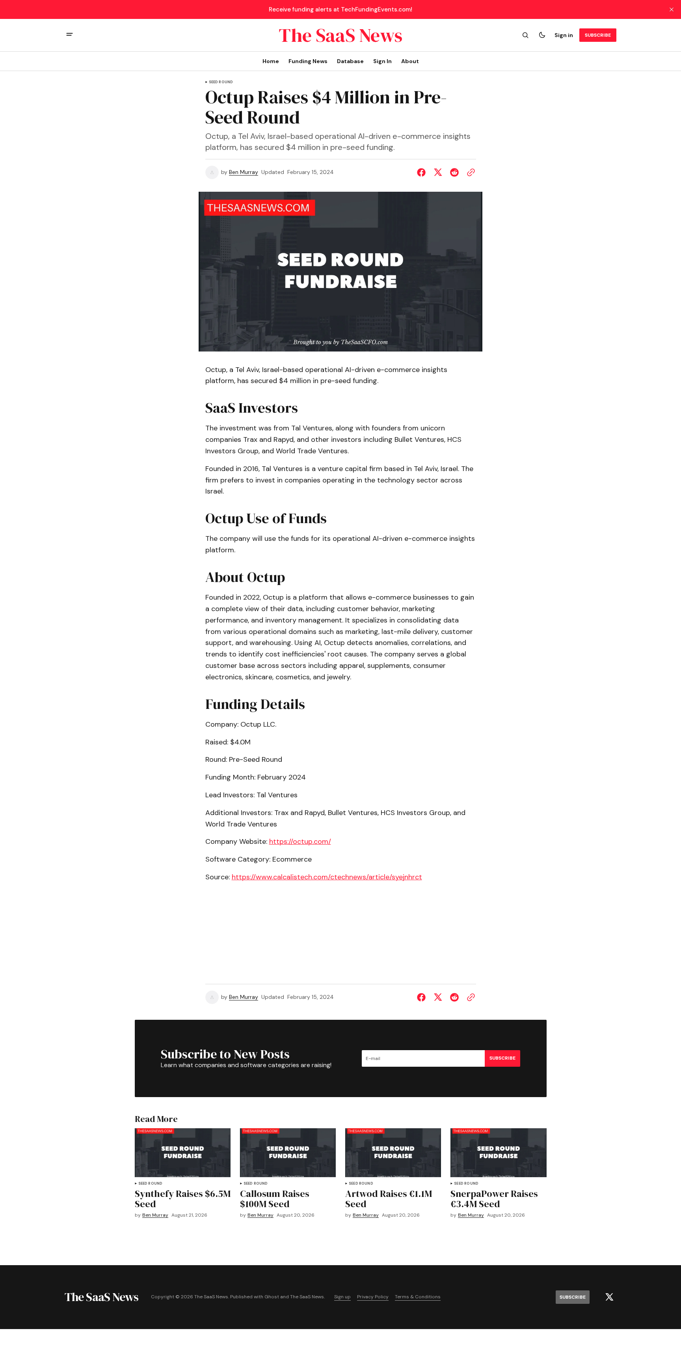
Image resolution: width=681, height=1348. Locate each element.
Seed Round (221, 82)
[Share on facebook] (423, 172)
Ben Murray (243, 172)
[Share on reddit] (454, 172)
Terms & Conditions (418, 1296)
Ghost (271, 1296)
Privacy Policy (373, 1296)
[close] (671, 9)
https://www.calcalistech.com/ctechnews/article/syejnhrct (327, 877)
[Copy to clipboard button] (469, 172)
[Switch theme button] (542, 35)
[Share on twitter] (438, 172)
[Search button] (525, 35)
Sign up (342, 1296)
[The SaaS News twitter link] (609, 1297)
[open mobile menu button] (69, 35)
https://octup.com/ (300, 841)
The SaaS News (307, 1296)
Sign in (563, 35)
